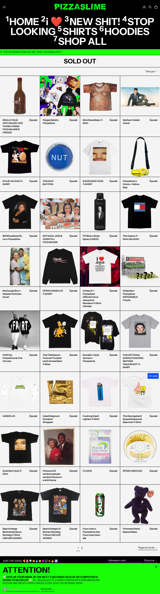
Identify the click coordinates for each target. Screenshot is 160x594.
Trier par (150, 71)
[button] (150, 7)
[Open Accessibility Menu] (4, 589)
